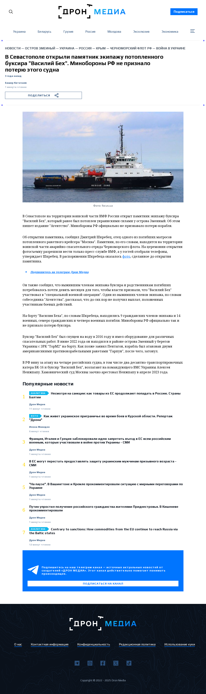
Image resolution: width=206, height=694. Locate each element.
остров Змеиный (40, 48)
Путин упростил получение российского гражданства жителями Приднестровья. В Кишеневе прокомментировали (103, 508)
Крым (101, 48)
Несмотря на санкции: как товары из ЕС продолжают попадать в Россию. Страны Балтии (104, 395)
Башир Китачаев (16, 83)
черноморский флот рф (131, 48)
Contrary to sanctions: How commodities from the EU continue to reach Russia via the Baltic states (103, 531)
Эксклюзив (141, 31)
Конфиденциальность (93, 644)
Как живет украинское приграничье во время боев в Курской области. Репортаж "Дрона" (101, 418)
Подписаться (184, 12)
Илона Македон (39, 427)
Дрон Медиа (37, 404)
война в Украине (170, 48)
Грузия (68, 31)
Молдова (114, 31)
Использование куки (179, 644)
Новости (13, 48)
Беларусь (44, 31)
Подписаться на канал (103, 583)
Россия (90, 31)
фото (126, 256)
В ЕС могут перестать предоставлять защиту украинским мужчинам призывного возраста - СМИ (102, 463)
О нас (18, 644)
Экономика (170, 31)
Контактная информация (49, 644)
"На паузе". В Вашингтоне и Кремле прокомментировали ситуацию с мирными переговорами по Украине (106, 486)
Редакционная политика (137, 644)
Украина (19, 31)
